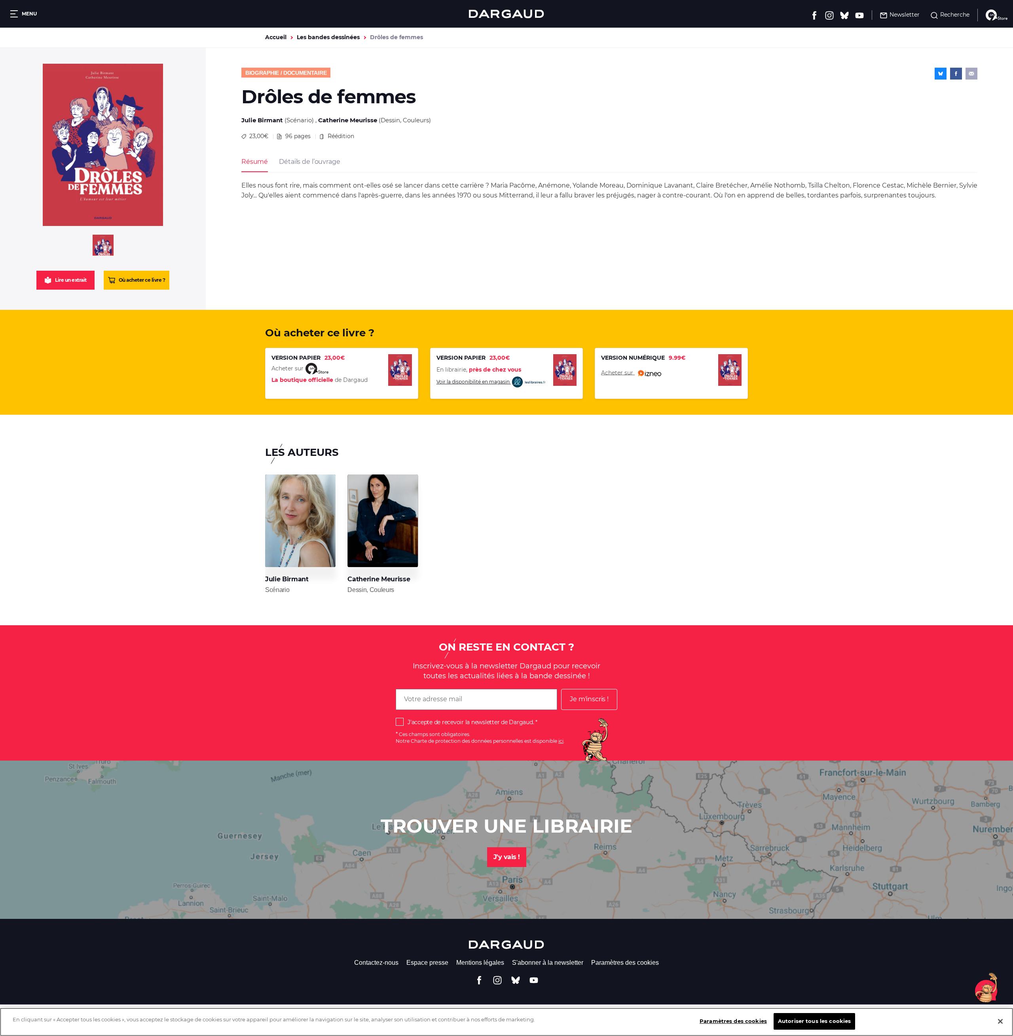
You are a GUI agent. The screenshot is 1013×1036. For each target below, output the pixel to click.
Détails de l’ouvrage (309, 161)
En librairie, (478, 369)
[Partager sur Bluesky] (941, 74)
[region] (506, 1022)
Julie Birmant (262, 120)
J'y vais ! (506, 857)
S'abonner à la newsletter (547, 962)
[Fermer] (1000, 1021)
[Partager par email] (971, 74)
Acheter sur (618, 372)
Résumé (254, 161)
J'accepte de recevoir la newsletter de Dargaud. (471, 722)
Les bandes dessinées (328, 37)
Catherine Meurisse (347, 120)
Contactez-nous (376, 962)
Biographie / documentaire (285, 73)
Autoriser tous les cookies (814, 1021)
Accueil (275, 37)
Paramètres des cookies (625, 962)
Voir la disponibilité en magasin (473, 382)
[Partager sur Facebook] (956, 74)
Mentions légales (480, 962)
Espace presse (427, 962)
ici (560, 741)
